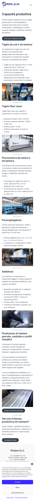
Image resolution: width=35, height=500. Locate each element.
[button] (32, 464)
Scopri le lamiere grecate (13, 411)
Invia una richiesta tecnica (13, 39)
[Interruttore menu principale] (31, 5)
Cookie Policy (10, 497)
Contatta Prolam (10, 440)
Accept (17, 482)
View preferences (17, 493)
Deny (17, 487)
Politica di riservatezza (21, 497)
